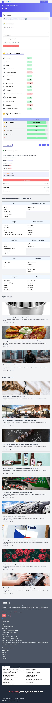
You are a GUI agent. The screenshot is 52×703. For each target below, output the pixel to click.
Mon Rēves (7, 280)
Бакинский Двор (8, 283)
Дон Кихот (30, 271)
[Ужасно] (12, 42)
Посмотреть (10, 160)
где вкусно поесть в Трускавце (33, 672)
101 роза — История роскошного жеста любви (17, 564)
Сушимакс (30, 285)
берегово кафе (6, 676)
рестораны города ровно (32, 680)
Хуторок (30, 209)
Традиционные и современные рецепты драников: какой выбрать (23, 341)
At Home (6, 244)
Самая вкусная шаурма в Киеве (10, 638)
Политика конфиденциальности (10, 632)
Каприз (6, 225)
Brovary (6, 216)
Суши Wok (30, 289)
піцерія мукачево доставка (32, 673)
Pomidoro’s (31, 267)
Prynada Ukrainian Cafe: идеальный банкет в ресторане (19, 420)
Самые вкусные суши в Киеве (9, 636)
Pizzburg (30, 264)
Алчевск (4, 656)
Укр (8, 615)
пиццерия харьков (7, 682)
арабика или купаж (30, 671)
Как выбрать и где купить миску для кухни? (16, 317)
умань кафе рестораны (31, 675)
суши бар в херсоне (7, 679)
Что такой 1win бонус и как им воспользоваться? (18, 492)
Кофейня (6, 253)
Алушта (4, 654)
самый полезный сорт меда (9, 672)
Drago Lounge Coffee (9, 248)
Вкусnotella (7, 251)
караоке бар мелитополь (8, 680)
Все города (5, 634)
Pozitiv (5, 287)
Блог (3, 624)
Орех (5, 267)
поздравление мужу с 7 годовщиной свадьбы (13, 671)
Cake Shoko (31, 228)
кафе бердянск (29, 682)
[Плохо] (14, 42)
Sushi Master (31, 280)
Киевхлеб (30, 232)
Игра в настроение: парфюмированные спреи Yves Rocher (20, 468)
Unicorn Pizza (31, 269)
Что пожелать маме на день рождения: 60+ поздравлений (21, 444)
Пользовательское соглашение (10, 630)
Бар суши (30, 283)
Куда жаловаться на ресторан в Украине (12, 640)
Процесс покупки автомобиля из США (14, 516)
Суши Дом (30, 287)
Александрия (5, 650)
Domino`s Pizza (32, 262)
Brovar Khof (7, 262)
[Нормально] (15, 42)
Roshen (30, 234)
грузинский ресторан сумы (9, 683)
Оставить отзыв (26, 180)
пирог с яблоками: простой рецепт (11, 669)
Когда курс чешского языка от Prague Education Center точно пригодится (25, 540)
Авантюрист (31, 207)
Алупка (4, 652)
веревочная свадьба (31, 669)
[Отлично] (18, 42)
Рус (4, 615)
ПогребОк (6, 228)
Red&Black (30, 244)
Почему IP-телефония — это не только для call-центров (19, 588)
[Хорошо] (17, 42)
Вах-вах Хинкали (8, 232)
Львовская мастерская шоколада (13, 234)
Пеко (5, 230)
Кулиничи (30, 225)
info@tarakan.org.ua (19, 698)
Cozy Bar (6, 209)
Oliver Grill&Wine (8, 289)
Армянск (4, 658)
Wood (5, 207)
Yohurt (5, 246)
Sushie (5, 285)
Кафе (10, 165)
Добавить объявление (7, 626)
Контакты (4, 628)
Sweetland (30, 230)
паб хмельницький (30, 676)
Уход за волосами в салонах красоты (14, 396)
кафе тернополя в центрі (8, 675)
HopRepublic (7, 212)
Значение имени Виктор (10, 365)
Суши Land (31, 246)
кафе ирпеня (6, 673)
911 (5, 264)
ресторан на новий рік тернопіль (10, 678)
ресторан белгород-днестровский (34, 679)
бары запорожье (30, 678)
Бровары (9, 168)
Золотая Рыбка (8, 214)
